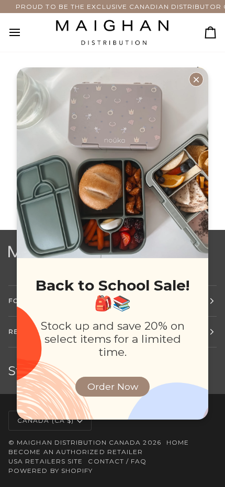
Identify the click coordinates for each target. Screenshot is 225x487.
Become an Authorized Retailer (75, 452)
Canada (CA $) (45, 420)
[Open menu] (24, 32)
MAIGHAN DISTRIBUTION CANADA (79, 442)
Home (177, 442)
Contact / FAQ (117, 461)
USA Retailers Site (45, 461)
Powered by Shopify (50, 470)
